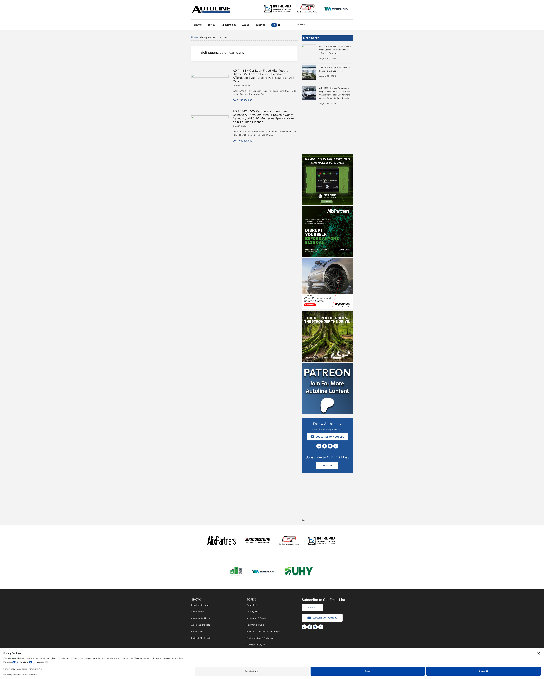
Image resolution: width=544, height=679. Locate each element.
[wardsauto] (336, 9)
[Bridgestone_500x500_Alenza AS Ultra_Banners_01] (327, 308)
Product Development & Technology (263, 631)
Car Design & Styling (255, 644)
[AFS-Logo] (236, 572)
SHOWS (196, 599)
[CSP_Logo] (307, 9)
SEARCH (301, 24)
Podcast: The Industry (201, 638)
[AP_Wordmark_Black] (221, 541)
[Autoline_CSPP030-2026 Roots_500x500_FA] (327, 361)
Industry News (253, 611)
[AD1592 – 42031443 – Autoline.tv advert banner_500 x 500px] (327, 256)
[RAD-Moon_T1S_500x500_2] (327, 204)
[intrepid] (277, 9)
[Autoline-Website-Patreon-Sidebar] (327, 413)
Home (194, 37)
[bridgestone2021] (257, 541)
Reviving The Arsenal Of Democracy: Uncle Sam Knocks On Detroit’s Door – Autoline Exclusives (335, 49)
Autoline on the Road (200, 625)
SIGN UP (327, 465)
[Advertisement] (327, 128)
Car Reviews (197, 631)
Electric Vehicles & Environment (260, 638)
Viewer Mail (251, 605)
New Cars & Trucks (255, 625)
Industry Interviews (200, 605)
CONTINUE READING (242, 100)
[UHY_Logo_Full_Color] (298, 572)
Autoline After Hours (200, 618)
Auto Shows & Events (256, 618)
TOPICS (251, 599)
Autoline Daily (197, 611)
